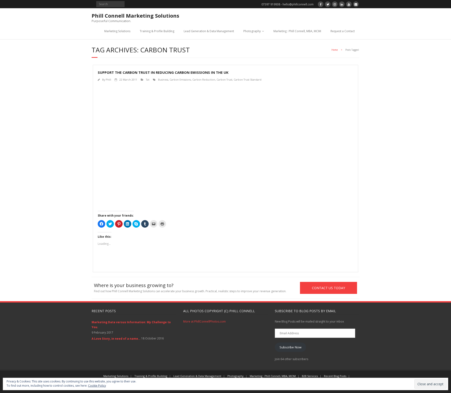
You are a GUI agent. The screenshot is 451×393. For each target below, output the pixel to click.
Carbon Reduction (203, 79)
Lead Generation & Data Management (209, 31)
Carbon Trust (224, 79)
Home (334, 49)
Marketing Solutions (117, 31)
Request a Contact (342, 31)
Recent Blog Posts (335, 376)
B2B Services (310, 376)
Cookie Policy (97, 386)
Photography (252, 31)
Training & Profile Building (157, 31)
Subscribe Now (290, 347)
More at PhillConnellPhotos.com (204, 321)
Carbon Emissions (180, 79)
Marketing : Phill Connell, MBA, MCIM (297, 31)
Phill (108, 79)
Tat (147, 79)
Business (163, 79)
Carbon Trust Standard (247, 79)
